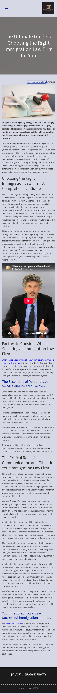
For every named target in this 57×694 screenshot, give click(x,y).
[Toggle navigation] (6, 8)
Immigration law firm (37, 82)
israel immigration (14, 623)
